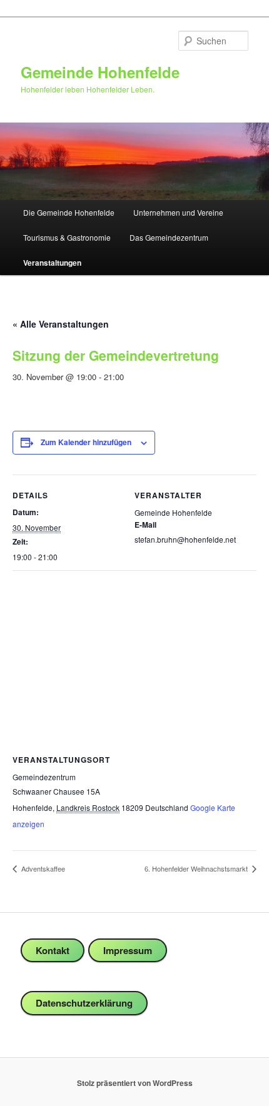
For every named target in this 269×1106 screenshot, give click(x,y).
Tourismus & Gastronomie (67, 237)
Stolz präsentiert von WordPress (135, 1082)
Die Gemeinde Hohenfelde (68, 212)
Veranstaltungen (52, 262)
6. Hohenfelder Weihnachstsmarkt (197, 868)
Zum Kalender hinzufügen (86, 442)
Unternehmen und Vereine (178, 212)
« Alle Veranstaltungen (61, 324)
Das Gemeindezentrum (168, 237)
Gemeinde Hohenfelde (100, 72)
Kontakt (52, 950)
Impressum (127, 950)
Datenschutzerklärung (84, 1003)
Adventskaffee (42, 868)
